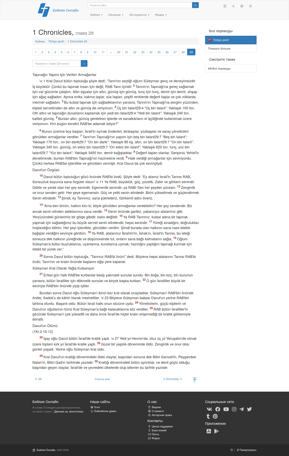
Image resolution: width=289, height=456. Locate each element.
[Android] (216, 430)
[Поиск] (195, 5)
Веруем (156, 407)
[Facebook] (217, 408)
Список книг (102, 379)
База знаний (159, 430)
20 (118, 52)
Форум (156, 438)
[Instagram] (234, 408)
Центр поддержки (162, 426)
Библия (40, 41)
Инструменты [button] (138, 14)
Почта (155, 434)
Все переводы (221, 68)
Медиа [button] (160, 14)
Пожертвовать (248, 450)
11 (103, 52)
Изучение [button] (115, 14)
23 (142, 52)
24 (151, 52)
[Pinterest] (215, 415)
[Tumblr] (208, 415)
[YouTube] (226, 408)
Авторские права (162, 415)
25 (159, 52)
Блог (97, 407)
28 (183, 52)
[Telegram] (241, 408)
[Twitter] (249, 408)
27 (175, 52)
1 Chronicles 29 (77, 41)
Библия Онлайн (66, 10)
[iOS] (209, 430)
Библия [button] (95, 14)
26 (167, 52)
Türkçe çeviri (56, 41)
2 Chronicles (171, 379)
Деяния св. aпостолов (68, 411)
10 (95, 52)
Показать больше (219, 48)
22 (134, 52)
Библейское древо (105, 411)
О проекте (158, 411)
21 (126, 52)
